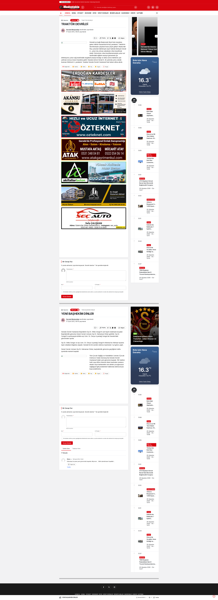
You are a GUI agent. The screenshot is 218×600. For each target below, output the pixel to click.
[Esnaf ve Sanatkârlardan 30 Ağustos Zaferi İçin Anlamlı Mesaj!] (145, 36)
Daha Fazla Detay (145, 92)
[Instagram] (114, 587)
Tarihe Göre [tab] (66, 448)
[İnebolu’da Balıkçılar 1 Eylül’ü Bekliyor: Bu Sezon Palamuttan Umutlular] (145, 227)
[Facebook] (104, 587)
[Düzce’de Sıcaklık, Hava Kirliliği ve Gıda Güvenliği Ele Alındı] (145, 250)
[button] (153, 7)
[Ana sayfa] (61, 12)
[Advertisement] (93, 242)
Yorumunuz (70, 269)
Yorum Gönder (67, 296)
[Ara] (135, 7)
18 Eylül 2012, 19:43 (78, 459)
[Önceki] (133, 36)
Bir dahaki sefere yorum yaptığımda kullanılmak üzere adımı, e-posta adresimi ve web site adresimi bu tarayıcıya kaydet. (93, 292)
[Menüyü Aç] (82, 7)
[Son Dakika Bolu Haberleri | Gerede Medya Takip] (69, 7)
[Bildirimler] (157, 7)
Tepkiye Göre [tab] (76, 448)
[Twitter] (109, 587)
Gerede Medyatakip (72, 29)
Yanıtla (69, 467)
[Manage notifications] (214, 596)
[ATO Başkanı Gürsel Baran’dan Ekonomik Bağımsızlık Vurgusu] (145, 183)
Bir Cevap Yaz (67, 262)
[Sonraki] (156, 36)
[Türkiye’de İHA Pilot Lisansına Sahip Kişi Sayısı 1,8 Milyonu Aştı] (145, 160)
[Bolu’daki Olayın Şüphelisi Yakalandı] (145, 111)
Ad (62, 284)
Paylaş (157, 597)
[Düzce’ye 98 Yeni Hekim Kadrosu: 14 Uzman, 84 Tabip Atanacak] (145, 137)
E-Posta (97, 284)
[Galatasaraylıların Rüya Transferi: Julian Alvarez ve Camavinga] (145, 326)
